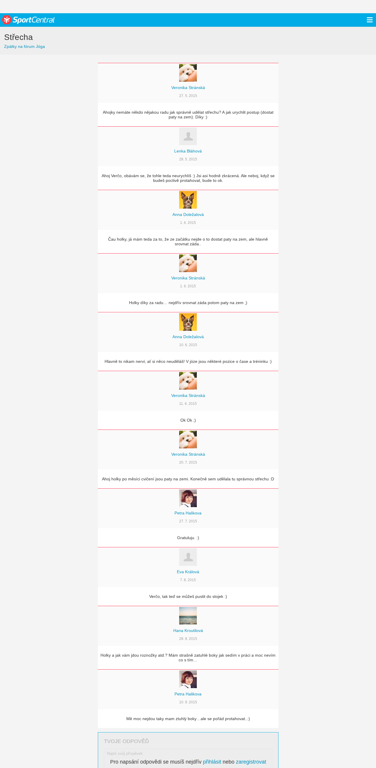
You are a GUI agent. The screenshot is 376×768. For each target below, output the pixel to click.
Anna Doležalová (188, 214)
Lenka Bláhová (188, 151)
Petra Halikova (188, 513)
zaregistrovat (251, 762)
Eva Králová (188, 571)
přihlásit (212, 762)
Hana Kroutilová (188, 630)
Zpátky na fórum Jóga (24, 46)
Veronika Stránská (188, 87)
